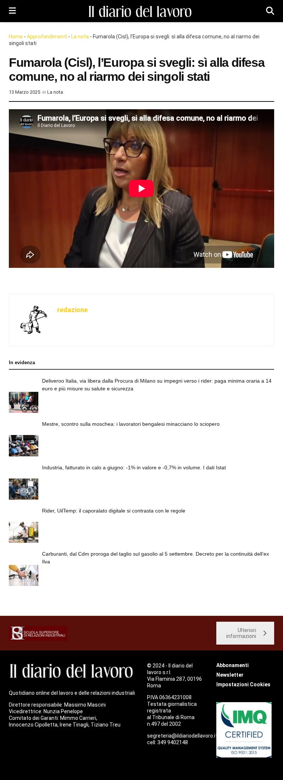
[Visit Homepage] (141, 11)
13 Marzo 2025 (24, 92)
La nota (80, 36)
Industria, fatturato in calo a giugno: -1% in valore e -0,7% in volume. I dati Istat (134, 467)
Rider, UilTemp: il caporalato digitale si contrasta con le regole (113, 511)
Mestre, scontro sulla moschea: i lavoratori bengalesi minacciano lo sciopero (131, 424)
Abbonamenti (232, 665)
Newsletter (230, 675)
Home (16, 36)
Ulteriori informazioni (241, 633)
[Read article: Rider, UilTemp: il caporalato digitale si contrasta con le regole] (23, 532)
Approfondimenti (47, 36)
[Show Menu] (12, 11)
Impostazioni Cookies (243, 684)
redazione (72, 310)
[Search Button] (270, 11)
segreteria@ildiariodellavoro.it (182, 736)
